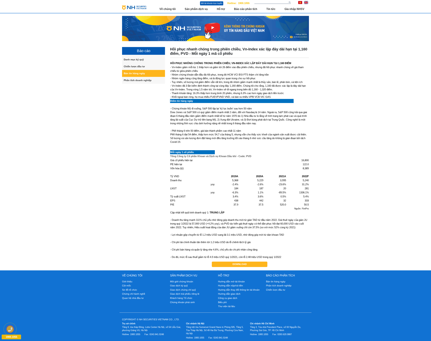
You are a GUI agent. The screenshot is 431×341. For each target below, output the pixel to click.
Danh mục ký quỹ (134, 59)
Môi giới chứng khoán (181, 281)
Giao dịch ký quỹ (179, 285)
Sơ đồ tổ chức (129, 289)
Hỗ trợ (221, 9)
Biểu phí (222, 302)
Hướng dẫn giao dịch (229, 293)
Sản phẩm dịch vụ (196, 9)
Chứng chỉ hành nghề (133, 293)
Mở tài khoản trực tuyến (211, 3)
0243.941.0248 (157, 334)
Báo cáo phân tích (245, 9)
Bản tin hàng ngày (134, 73)
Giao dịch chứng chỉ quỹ (183, 289)
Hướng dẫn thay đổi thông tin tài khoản (239, 289)
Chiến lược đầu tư (134, 66)
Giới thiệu (127, 281)
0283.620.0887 (284, 334)
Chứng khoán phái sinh (182, 302)
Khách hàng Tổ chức (181, 298)
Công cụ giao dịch (227, 298)
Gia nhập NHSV (294, 9)
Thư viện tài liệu (226, 306)
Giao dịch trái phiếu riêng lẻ (184, 293)
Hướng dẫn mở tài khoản (231, 281)
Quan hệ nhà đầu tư (133, 298)
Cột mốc (126, 285)
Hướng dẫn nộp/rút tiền (230, 285)
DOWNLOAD (240, 264)
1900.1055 (244, 3)
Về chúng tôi (167, 9)
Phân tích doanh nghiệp (138, 80)
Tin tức (270, 9)
